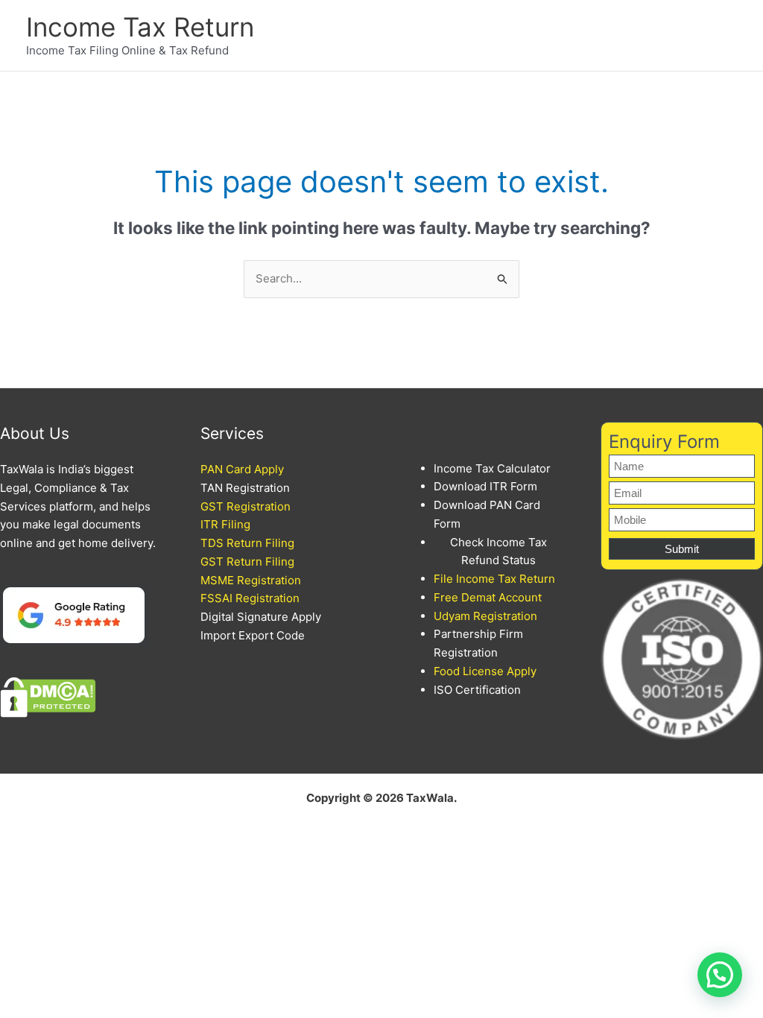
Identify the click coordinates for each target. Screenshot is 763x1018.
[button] (719, 974)
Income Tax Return (140, 26)
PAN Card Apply (242, 469)
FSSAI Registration (250, 598)
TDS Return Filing (247, 543)
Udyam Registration (485, 616)
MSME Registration (250, 580)
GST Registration (245, 506)
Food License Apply (485, 671)
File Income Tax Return (494, 579)
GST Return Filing (247, 561)
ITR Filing (225, 524)
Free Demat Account (488, 597)
